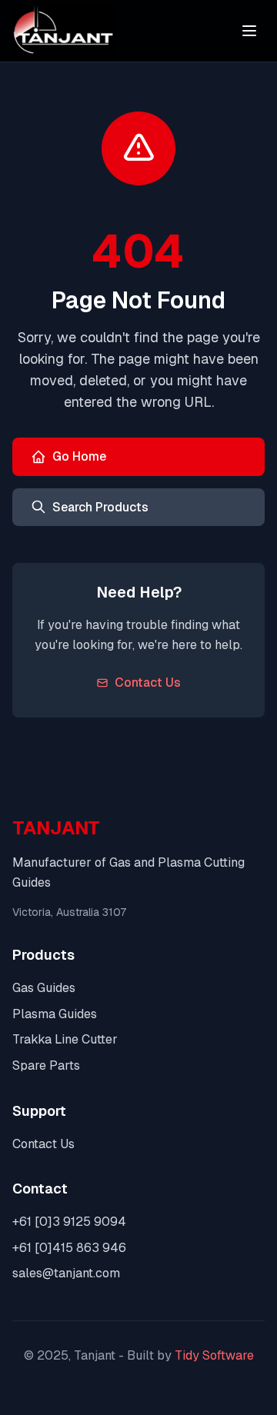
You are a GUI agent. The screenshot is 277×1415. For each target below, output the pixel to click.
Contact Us (148, 682)
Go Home (79, 456)
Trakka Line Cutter (65, 1039)
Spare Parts (46, 1065)
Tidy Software (214, 1355)
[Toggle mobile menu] (249, 30)
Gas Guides (43, 988)
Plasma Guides (54, 1014)
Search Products (100, 507)
